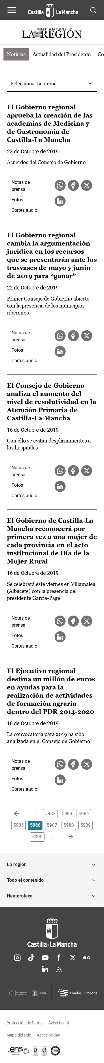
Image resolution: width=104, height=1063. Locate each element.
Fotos (17, 199)
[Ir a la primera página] (21, 813)
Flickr (87, 957)
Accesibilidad (48, 1035)
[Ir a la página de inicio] (53, 9)
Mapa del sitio (18, 1035)
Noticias (16, 54)
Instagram (17, 957)
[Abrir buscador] (93, 9)
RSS (59, 969)
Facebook (59, 957)
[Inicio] (52, 931)
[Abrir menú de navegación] (12, 10)
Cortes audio (24, 210)
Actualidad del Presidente (62, 54)
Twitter (73, 957)
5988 (69, 825)
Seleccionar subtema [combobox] (34, 83)
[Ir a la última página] (66, 837)
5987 (52, 825)
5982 (50, 813)
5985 (18, 825)
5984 (84, 813)
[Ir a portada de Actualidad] (52, 33)
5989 (85, 825)
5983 (67, 813)
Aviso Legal (58, 1023)
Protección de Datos (24, 1023)
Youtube (45, 957)
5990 (37, 837)
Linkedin (45, 969)
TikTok (31, 957)
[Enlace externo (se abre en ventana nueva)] (44, 1051)
